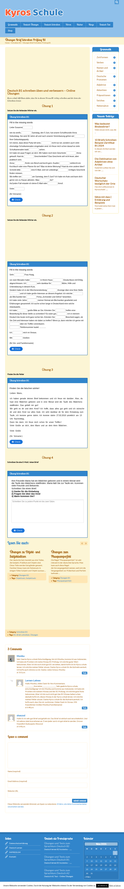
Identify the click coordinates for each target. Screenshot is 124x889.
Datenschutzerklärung (18, 843)
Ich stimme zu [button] (102, 886)
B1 (14, 635)
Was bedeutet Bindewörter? (102, 125)
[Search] (117, 2)
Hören (68, 24)
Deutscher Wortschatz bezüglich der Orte (105, 180)
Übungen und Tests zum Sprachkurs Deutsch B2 (57, 845)
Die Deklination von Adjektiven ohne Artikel (105, 161)
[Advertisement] (47, 69)
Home (7, 43)
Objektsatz (20, 578)
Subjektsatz (31, 578)
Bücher (80, 24)
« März (88, 877)
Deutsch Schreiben (52, 24)
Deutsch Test (104, 24)
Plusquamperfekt (64, 581)
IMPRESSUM (15, 852)
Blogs (91, 24)
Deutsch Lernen (15, 848)
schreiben (25, 635)
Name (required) (14, 771)
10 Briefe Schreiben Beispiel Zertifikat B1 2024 (105, 142)
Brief (19, 635)
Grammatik (13, 24)
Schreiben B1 (16, 43)
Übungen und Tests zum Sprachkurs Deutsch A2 (57, 872)
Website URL (13, 791)
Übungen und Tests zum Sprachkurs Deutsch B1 (57, 858)
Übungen (34, 635)
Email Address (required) (17, 781)
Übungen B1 (24, 575)
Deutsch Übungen (31, 24)
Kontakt (12, 856)
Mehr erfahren (115, 885)
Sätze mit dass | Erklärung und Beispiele (103, 199)
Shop (10, 30)
